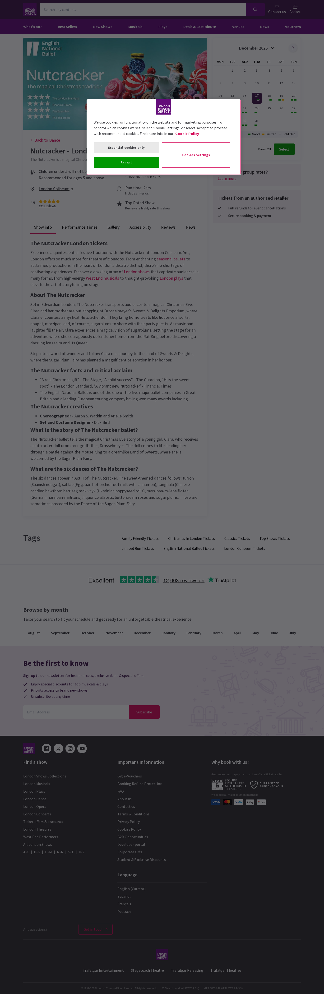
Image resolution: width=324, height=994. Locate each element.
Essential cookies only (126, 147)
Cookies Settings (196, 155)
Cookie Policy (187, 133)
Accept (126, 162)
